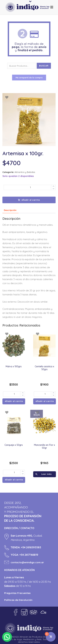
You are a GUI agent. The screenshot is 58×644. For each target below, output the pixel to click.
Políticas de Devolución (18, 599)
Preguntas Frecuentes (17, 593)
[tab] (10, 210)
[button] (7, 637)
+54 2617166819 (28, 554)
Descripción (10, 210)
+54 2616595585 (31, 547)
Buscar (43, 65)
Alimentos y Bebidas (25, 172)
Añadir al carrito (31, 200)
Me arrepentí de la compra (29, 77)
